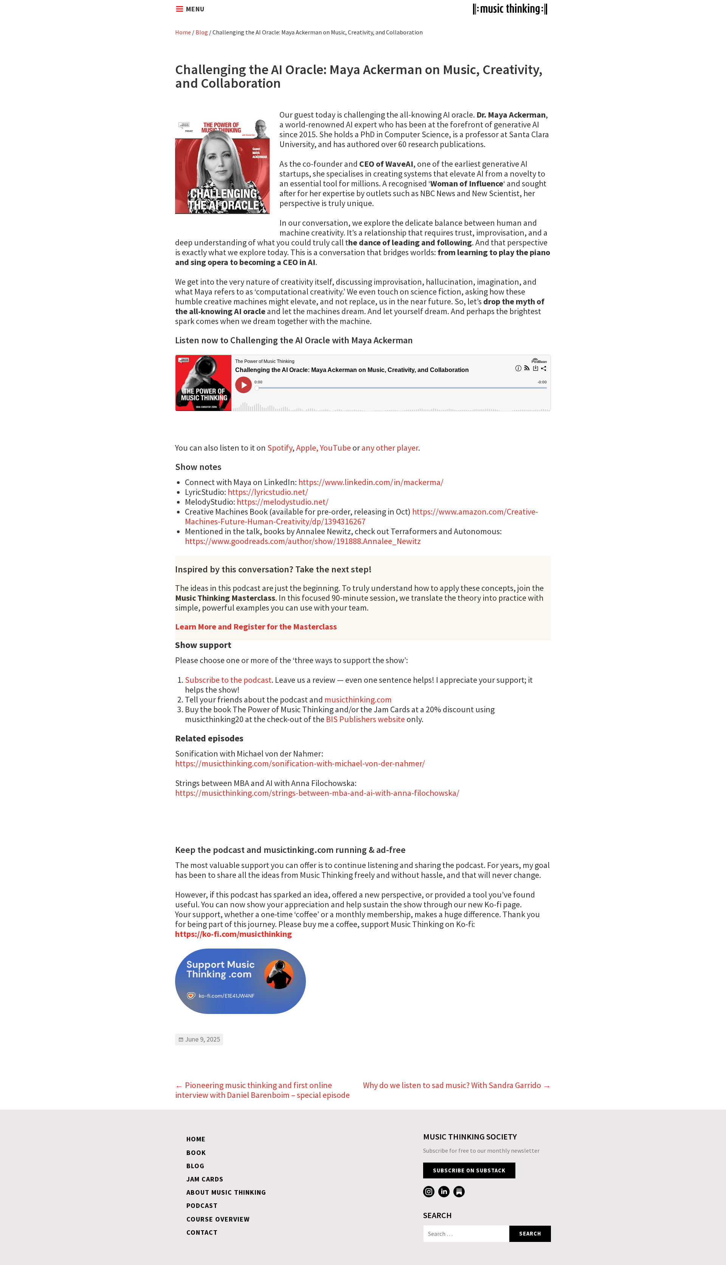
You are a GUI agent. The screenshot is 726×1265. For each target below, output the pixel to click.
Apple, (307, 447)
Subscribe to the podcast (228, 679)
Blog (201, 32)
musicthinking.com (358, 699)
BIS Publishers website (365, 719)
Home (183, 32)
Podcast (202, 1205)
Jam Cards (204, 1179)
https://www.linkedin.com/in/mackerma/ (371, 482)
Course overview (218, 1219)
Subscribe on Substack (469, 1170)
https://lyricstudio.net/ (268, 492)
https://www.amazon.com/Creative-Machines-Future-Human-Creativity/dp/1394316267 (361, 516)
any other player (389, 447)
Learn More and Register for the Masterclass (256, 626)
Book (196, 1152)
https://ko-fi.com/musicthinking (233, 934)
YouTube (335, 447)
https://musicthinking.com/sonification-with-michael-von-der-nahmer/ (300, 763)
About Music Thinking (226, 1192)
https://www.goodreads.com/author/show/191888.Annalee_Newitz (303, 541)
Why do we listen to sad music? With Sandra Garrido (457, 1085)
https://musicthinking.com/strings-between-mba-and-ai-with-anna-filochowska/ (317, 793)
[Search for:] (466, 1233)
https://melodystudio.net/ (283, 501)
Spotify (279, 447)
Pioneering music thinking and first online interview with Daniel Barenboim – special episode (262, 1090)
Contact (202, 1232)
